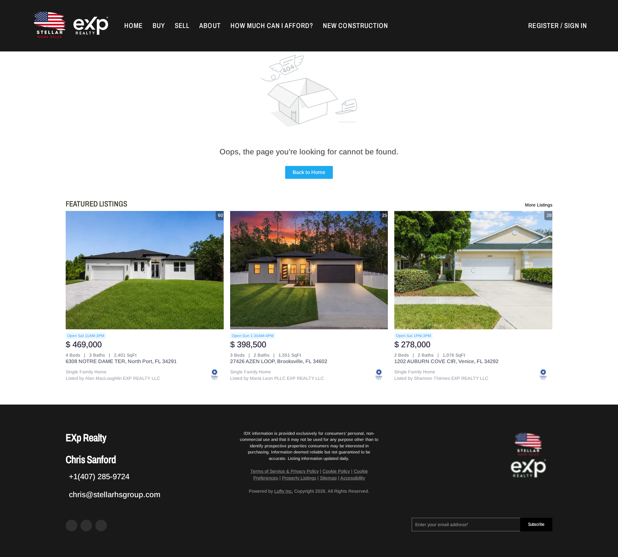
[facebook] (71, 525)
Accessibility (352, 477)
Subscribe (536, 524)
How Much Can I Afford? (271, 26)
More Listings (538, 204)
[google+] (101, 525)
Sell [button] (182, 26)
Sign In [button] (575, 26)
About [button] (210, 26)
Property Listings (299, 477)
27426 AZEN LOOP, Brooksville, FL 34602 (278, 361)
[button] (49, 25)
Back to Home (309, 172)
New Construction (356, 26)
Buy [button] (159, 26)
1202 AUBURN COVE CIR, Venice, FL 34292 (446, 361)
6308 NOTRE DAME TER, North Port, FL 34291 (121, 361)
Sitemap (328, 477)
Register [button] (543, 26)
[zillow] (86, 525)
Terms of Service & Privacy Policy (284, 471)
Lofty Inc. (283, 491)
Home (133, 26)
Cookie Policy (336, 471)
